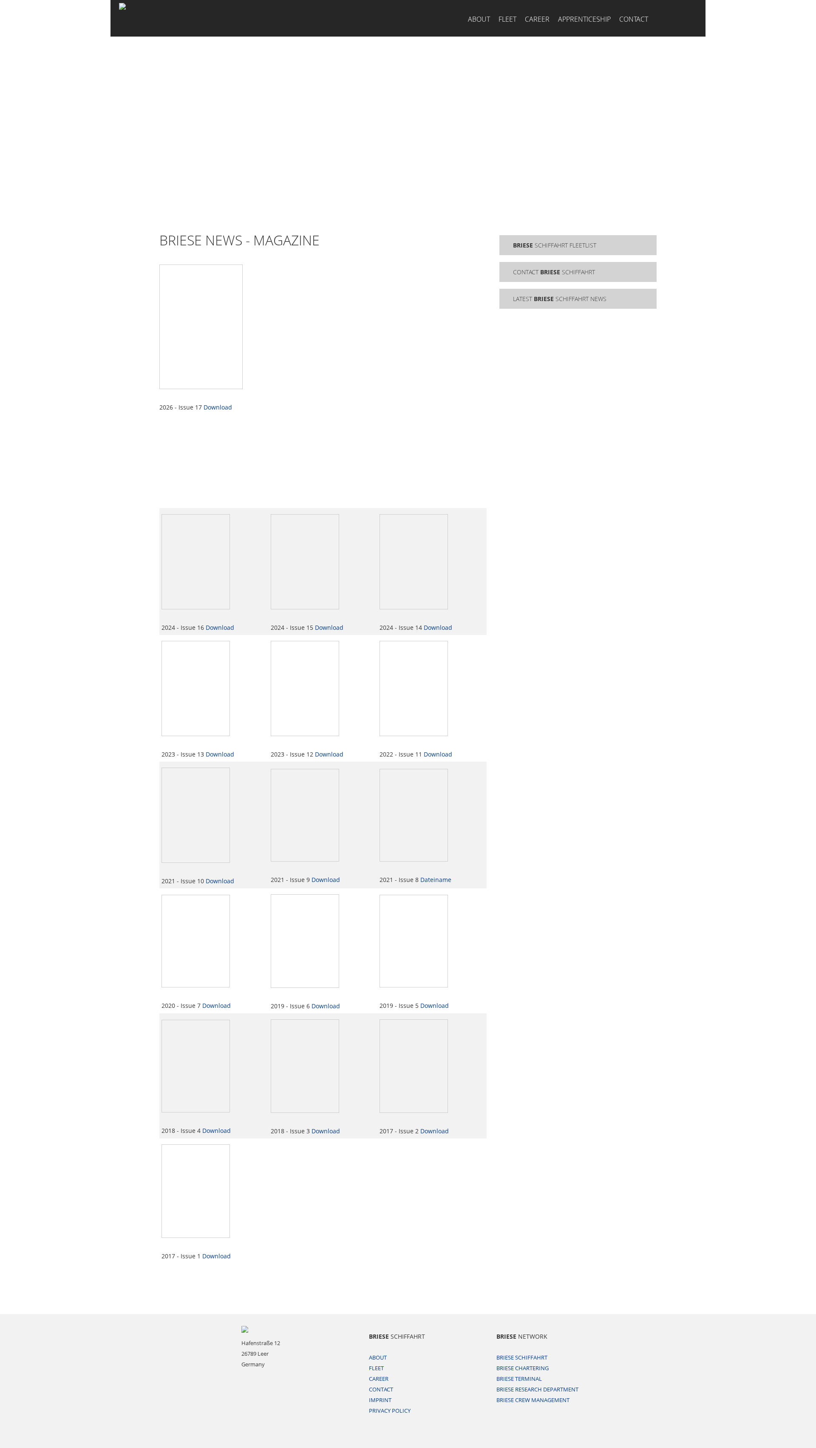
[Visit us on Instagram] (673, 18)
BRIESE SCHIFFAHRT (521, 1357)
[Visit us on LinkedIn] (690, 18)
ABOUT (479, 19)
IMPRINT (380, 1400)
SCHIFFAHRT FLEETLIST (554, 245)
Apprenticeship (584, 19)
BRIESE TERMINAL (519, 1379)
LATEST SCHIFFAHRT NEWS (559, 299)
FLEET (507, 19)
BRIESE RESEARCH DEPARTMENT (537, 1389)
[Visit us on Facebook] (660, 18)
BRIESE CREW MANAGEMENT (533, 1400)
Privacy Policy (390, 1410)
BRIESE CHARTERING (522, 1368)
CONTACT (633, 19)
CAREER (537, 19)
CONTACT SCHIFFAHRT (554, 272)
